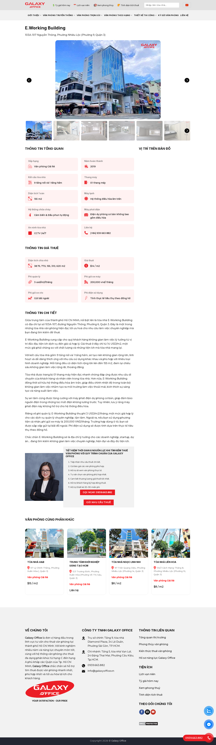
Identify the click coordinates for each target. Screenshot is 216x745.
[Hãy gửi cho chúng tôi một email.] (147, 712)
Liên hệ (184, 15)
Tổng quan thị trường (152, 637)
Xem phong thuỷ (149, 687)
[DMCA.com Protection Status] (148, 723)
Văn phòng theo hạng (117, 15)
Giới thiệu (33, 15)
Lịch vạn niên (83, 5)
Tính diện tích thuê (130, 5)
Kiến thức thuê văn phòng (155, 651)
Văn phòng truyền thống (58, 15)
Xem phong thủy (105, 5)
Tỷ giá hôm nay (62, 5)
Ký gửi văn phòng (168, 15)
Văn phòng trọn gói (88, 15)
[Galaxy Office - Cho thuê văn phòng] (35, 5)
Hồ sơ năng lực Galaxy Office (157, 657)
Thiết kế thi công (144, 15)
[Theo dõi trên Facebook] (141, 712)
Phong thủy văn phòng (153, 644)
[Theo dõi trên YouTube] (153, 712)
